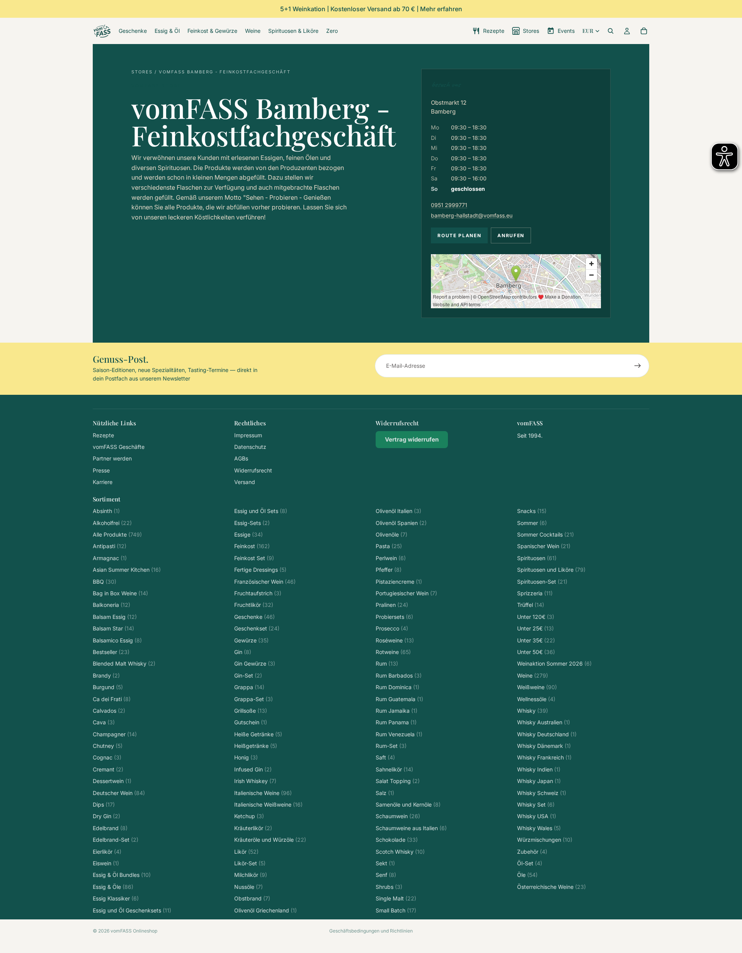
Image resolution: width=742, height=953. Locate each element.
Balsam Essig (115, 616)
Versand (244, 482)
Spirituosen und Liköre (551, 569)
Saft (385, 757)
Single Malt (396, 898)
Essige (248, 534)
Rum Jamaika (396, 710)
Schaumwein (398, 816)
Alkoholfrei (112, 523)
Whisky (532, 710)
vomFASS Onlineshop (134, 931)
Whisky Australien (543, 722)
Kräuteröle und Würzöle (270, 839)
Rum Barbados (399, 675)
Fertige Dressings (260, 569)
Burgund (108, 687)
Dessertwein (112, 781)
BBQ (104, 581)
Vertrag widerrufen (412, 439)
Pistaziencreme (399, 581)
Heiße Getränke (258, 734)
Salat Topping (398, 781)
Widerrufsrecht (253, 470)
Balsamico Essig (117, 640)
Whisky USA (536, 816)
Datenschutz (250, 446)
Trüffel (530, 604)
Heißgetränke (255, 745)
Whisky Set (536, 804)
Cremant (108, 769)
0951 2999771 (449, 205)
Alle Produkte (117, 534)
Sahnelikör (394, 769)
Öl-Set (529, 863)
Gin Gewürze (254, 663)
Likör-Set (249, 863)
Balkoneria (111, 604)
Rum (387, 663)
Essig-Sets (252, 523)
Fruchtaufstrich (257, 593)
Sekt (385, 863)
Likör (246, 851)
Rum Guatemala (399, 699)
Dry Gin (106, 816)
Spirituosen (536, 558)
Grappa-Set (253, 699)
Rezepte (103, 435)
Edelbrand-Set (115, 839)
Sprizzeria (535, 593)
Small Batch (396, 910)
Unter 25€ (535, 628)
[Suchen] (610, 30)
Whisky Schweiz (541, 793)
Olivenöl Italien (398, 511)
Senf (386, 874)
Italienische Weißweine (268, 804)
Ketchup (249, 816)
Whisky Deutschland (547, 734)
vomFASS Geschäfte (119, 446)
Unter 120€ (535, 616)
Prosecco (392, 628)
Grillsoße (250, 710)
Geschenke (254, 616)
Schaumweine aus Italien (411, 828)
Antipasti (109, 546)
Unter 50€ (536, 652)
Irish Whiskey (255, 781)
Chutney (108, 745)
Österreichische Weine (551, 886)
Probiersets (394, 616)
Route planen (459, 235)
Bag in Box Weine (120, 593)
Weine (532, 675)
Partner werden (112, 458)
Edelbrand (110, 828)
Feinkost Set (254, 558)
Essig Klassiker (116, 898)
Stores (142, 72)
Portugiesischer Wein (406, 593)
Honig (246, 757)
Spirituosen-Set (542, 581)
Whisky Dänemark (544, 745)
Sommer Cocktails (545, 534)
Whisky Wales (539, 828)
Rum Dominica (397, 687)
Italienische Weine (263, 793)
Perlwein (391, 558)
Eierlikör (107, 851)
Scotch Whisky (400, 851)
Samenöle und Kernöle (408, 804)
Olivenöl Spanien (401, 523)
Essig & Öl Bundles (122, 874)
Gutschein (250, 722)
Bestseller (111, 652)
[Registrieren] (638, 366)
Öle (527, 874)
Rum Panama (396, 722)
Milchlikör (250, 874)
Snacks (531, 511)
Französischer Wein (265, 581)
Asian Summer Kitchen (127, 569)
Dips (104, 804)
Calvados (109, 710)
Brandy (106, 675)
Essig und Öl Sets (260, 511)
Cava (104, 722)
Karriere (102, 482)
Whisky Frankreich (544, 757)
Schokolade (397, 839)
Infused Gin (253, 769)
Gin (242, 652)
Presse (101, 470)
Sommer (532, 523)
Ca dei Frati (112, 699)
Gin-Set (248, 675)
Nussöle (248, 886)
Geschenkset (256, 628)
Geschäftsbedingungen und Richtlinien (371, 931)
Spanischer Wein (543, 546)
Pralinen (392, 604)
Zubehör (532, 851)
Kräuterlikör (253, 828)
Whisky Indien (538, 769)
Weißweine (537, 687)
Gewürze (251, 640)
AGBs (241, 458)
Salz (385, 793)
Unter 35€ (536, 640)
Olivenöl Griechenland (265, 910)
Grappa (249, 687)
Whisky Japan (539, 781)
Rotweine (393, 652)
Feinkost (252, 546)
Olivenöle (391, 534)
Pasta (389, 546)
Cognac (107, 757)
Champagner (115, 734)
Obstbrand (252, 898)
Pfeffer (389, 569)
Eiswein (106, 863)
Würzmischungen (544, 839)
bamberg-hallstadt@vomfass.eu (471, 215)
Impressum (248, 435)
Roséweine (395, 640)
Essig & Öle (113, 886)
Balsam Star (113, 628)
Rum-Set (391, 745)
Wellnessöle (536, 699)
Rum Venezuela (399, 734)
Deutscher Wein (119, 793)
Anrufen (510, 235)
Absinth (106, 511)
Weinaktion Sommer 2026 (554, 663)
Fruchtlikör (253, 604)
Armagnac (110, 558)
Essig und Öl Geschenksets (132, 910)
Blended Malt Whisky (124, 663)
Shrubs (389, 886)
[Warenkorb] (643, 30)
